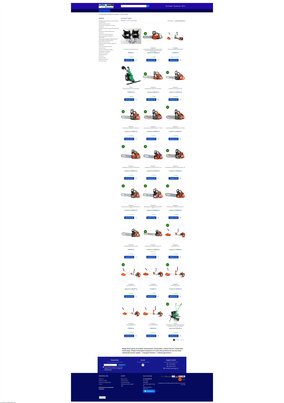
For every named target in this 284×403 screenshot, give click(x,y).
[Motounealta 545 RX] (153, 311)
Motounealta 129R (175, 246)
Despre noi (101, 379)
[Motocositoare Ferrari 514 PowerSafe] (131, 75)
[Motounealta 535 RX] (131, 311)
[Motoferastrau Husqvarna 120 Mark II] (153, 75)
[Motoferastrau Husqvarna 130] (175, 75)
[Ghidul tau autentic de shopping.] (102, 397)
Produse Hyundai (102, 61)
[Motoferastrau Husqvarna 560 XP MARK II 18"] (131, 193)
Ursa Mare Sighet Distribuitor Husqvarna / (109, 14)
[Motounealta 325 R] (131, 272)
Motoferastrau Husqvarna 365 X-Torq (153, 167)
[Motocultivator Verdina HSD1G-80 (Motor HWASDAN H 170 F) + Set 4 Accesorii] (175, 311)
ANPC (122, 386)
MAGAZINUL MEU (103, 376)
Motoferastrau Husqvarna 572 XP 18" (153, 246)
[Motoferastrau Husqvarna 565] (131, 233)
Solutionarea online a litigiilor (127, 384)
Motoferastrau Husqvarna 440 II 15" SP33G (175, 128)
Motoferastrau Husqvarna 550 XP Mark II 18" (175, 167)
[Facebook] (143, 365)
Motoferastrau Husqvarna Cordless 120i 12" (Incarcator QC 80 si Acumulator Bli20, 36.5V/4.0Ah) (153, 50)
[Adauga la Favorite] (136, 60)
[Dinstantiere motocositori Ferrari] (131, 36)
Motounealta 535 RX (130, 324)
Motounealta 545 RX (153, 324)
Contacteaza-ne (150, 391)
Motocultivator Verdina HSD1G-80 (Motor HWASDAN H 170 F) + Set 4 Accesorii (175, 325)
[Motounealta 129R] (175, 233)
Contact (100, 384)
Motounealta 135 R (153, 285)
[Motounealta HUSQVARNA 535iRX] (175, 36)
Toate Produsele (104, 10)
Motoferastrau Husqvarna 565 (131, 246)
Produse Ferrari (102, 48)
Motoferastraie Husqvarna (104, 24)
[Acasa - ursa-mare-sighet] (106, 6)
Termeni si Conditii (103, 380)
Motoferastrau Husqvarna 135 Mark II (131, 128)
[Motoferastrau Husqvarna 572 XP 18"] (153, 233)
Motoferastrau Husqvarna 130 (175, 88)
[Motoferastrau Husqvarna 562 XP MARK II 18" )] (153, 193)
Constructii (101, 56)
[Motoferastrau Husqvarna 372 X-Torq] (175, 193)
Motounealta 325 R (131, 285)
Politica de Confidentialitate (105, 382)
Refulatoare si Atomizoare (104, 42)
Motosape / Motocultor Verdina (106, 49)
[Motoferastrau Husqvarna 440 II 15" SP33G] (175, 115)
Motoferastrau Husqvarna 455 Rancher (130, 167)
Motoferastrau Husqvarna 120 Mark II (153, 88)
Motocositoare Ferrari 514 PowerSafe (131, 88)
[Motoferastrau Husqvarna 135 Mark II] (131, 115)
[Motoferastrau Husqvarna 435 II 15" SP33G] (153, 115)
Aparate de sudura (103, 54)
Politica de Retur (124, 380)
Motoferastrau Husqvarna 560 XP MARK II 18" (131, 207)
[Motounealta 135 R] (153, 272)
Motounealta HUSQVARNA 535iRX (175, 49)
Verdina (175, 323)
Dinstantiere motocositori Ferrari (131, 49)
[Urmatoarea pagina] (183, 340)
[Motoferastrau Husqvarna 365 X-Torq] (153, 154)
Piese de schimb (102, 57)
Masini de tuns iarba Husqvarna (106, 34)
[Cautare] (147, 6)
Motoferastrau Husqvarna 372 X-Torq (175, 206)
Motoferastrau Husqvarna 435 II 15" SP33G (153, 128)
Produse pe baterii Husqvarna (105, 46)
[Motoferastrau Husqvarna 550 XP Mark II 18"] (175, 154)
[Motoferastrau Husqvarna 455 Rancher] (131, 154)
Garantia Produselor (125, 382)
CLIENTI (123, 376)
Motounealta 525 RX (175, 285)
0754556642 (171, 364)
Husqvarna (153, 48)
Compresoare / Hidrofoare (104, 51)
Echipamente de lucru (103, 59)
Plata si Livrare (124, 379)
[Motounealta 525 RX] (175, 272)
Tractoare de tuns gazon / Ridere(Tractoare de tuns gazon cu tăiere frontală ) (108, 39)
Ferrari (130, 87)
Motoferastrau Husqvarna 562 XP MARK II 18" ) (153, 207)
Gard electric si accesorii (104, 53)
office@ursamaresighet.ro (172, 368)
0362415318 (171, 366)
